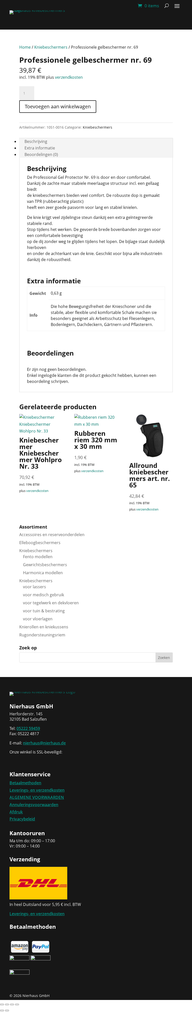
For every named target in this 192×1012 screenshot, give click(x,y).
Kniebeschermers (51, 47)
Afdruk (16, 812)
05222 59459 (28, 728)
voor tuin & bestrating (44, 611)
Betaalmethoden (25, 783)
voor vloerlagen (37, 619)
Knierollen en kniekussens (43, 627)
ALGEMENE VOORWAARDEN (37, 797)
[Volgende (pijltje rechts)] (7, 1010)
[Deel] (12, 1004)
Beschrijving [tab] (35, 141)
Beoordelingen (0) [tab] (41, 154)
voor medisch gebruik (43, 595)
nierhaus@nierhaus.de (44, 743)
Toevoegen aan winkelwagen (58, 106)
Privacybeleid (22, 819)
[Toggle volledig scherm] (7, 1004)
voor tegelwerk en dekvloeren (51, 603)
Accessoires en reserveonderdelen (51, 534)
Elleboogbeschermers (39, 542)
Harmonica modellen (43, 572)
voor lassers (34, 586)
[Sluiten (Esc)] (17, 1004)
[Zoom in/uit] (2, 1004)
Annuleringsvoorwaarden (34, 804)
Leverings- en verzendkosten (37, 790)
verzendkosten (69, 77)
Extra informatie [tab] (39, 148)
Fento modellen (37, 556)
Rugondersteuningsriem (42, 635)
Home (25, 47)
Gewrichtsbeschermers (45, 564)
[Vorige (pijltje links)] (2, 1010)
